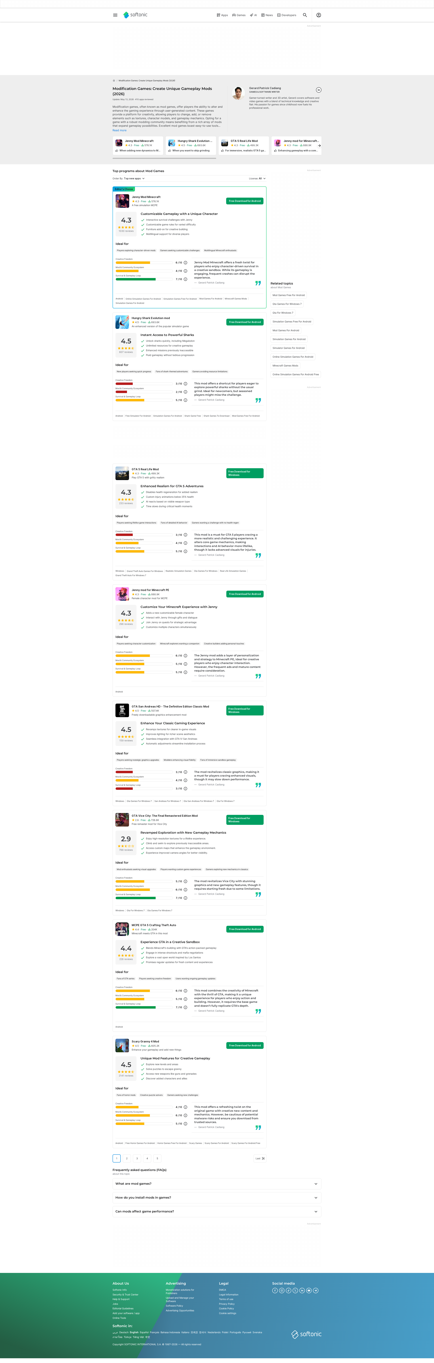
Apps (224, 15)
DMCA (222, 1289)
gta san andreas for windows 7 (199, 801)
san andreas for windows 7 (167, 801)
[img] (185, 263)
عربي (115, 1332)
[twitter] (295, 1290)
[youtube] (309, 1290)
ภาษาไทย (117, 1337)
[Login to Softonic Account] (319, 15)
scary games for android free (245, 1143)
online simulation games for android (143, 299)
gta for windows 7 (225, 801)
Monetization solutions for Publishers (180, 1291)
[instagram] (281, 1290)
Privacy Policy (227, 1303)
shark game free (192, 416)
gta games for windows (205, 571)
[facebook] (275, 1290)
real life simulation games (233, 571)
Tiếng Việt (138, 1337)
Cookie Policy (226, 1308)
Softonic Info (120, 1289)
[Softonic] (135, 15)
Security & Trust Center (125, 1294)
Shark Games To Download (216, 416)
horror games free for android (171, 1143)
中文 (147, 1337)
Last (258, 1158)
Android (119, 298)
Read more (119, 130)
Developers (289, 15)
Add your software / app (126, 1313)
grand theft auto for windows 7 (130, 575)
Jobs (115, 1303)
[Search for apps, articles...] (305, 15)
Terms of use (226, 1299)
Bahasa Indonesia (170, 1332)
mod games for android (210, 298)
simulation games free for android (180, 299)
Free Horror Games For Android (140, 1143)
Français (154, 1332)
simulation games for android (130, 303)
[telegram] (315, 1290)
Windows (119, 571)
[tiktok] (288, 1290)
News (269, 15)
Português (235, 1332)
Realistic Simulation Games (178, 571)
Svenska (257, 1332)
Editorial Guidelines (123, 1308)
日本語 (194, 1332)
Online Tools (119, 1317)
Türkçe (127, 1337)
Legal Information (228, 1294)
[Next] (319, 146)
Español (144, 1332)
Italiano (185, 1332)
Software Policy (174, 1305)
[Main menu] (115, 15)
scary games (195, 1143)
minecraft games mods (236, 298)
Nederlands (214, 1332)
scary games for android (217, 1143)
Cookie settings (227, 1313)
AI (255, 15)
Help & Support (121, 1299)
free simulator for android (138, 416)
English (134, 1332)
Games (241, 15)
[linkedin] (318, 90)
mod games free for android (246, 416)
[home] (114, 80)
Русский (246, 1332)
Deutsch (124, 1332)
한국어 (202, 1332)
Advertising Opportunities (180, 1310)
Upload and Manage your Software (180, 1299)
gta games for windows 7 (139, 801)
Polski (225, 1332)
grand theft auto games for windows (145, 571)
